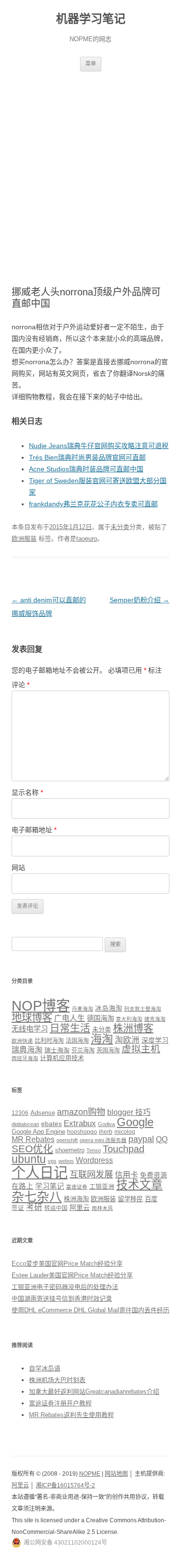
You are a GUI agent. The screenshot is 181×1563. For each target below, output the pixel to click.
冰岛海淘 (108, 1008)
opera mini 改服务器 (103, 1140)
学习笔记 (49, 1186)
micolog (124, 1131)
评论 (20, 685)
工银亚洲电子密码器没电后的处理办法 (65, 1286)
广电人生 (69, 1018)
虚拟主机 (141, 1049)
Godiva (106, 1124)
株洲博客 (133, 1027)
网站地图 (116, 1473)
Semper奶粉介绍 (139, 600)
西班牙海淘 (25, 1058)
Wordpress (94, 1160)
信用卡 (126, 1174)
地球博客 (32, 1017)
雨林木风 (102, 1208)
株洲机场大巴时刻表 (57, 1380)
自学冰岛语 (44, 1368)
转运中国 (56, 1208)
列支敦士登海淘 (142, 1009)
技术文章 (139, 1184)
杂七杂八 (37, 1197)
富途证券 (76, 1187)
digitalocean (25, 1124)
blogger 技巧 (129, 1112)
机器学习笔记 (90, 18)
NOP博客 (41, 1006)
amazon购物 (81, 1112)
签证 (18, 1208)
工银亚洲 (101, 1186)
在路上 (22, 1186)
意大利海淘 (129, 1019)
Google (135, 1121)
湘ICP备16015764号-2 (65, 1485)
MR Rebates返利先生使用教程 (71, 1414)
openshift (67, 1140)
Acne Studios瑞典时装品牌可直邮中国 (86, 469)
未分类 (120, 527)
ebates (51, 1124)
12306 (20, 1113)
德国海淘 (100, 1018)
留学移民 (130, 1199)
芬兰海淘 (83, 1050)
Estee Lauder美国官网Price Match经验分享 (72, 1275)
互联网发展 (91, 1174)
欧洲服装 (24, 538)
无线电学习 (30, 1029)
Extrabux (80, 1123)
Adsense (42, 1113)
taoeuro (86, 538)
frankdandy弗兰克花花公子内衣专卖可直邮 (93, 504)
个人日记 (40, 1172)
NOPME (89, 1473)
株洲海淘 (76, 1199)
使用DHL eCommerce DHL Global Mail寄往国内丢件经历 (90, 1310)
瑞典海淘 (27, 1050)
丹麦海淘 (82, 1009)
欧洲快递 (22, 1041)
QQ (161, 1139)
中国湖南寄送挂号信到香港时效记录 (62, 1298)
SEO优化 (32, 1148)
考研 (34, 1207)
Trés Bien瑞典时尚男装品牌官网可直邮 (87, 457)
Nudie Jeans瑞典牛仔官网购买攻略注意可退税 (98, 446)
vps (52, 1161)
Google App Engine (38, 1131)
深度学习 (154, 1040)
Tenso (93, 1150)
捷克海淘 (155, 1019)
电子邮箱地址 (34, 830)
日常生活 (70, 1027)
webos (66, 1161)
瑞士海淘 (57, 1050)
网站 (18, 867)
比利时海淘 (49, 1040)
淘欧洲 (127, 1039)
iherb (105, 1131)
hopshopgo (82, 1131)
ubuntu (29, 1159)
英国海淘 (108, 1050)
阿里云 (80, 1207)
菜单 (90, 63)
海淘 (102, 1038)
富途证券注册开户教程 (60, 1403)
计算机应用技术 (62, 1058)
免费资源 (153, 1175)
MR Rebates (33, 1139)
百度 (151, 1199)
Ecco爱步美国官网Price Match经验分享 (67, 1263)
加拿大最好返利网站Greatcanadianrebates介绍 (94, 1391)
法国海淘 (77, 1040)
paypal (141, 1139)
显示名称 (27, 792)
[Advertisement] (90, 167)
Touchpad (123, 1149)
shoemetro (69, 1150)
